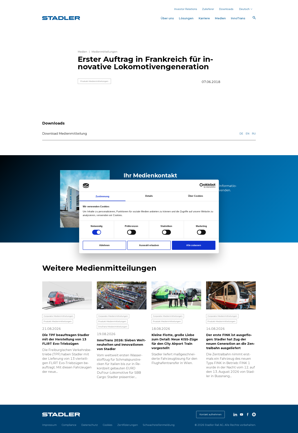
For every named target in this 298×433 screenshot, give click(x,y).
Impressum (49, 424)
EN (247, 133)
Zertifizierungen (127, 424)
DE (241, 133)
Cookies (107, 424)
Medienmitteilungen (104, 51)
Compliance (69, 424)
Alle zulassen (193, 245)
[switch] (131, 232)
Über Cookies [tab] (195, 196)
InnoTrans (238, 18)
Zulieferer (208, 9)
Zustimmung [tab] (102, 196)
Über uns (167, 18)
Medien (220, 18)
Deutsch (244, 9)
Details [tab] (149, 196)
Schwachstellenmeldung (159, 424)
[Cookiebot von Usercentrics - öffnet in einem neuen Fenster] (201, 185)
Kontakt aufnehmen (210, 414)
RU (254, 133)
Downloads (226, 9)
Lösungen (186, 18)
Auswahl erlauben (149, 245)
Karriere (204, 18)
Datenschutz (89, 424)
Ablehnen (104, 245)
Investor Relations (185, 9)
